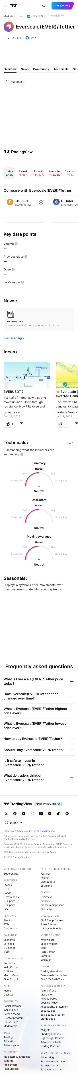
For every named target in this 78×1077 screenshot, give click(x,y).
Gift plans (46, 885)
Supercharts (11, 873)
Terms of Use (48, 990)
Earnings (9, 943)
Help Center (47, 951)
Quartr (53, 852)
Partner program (50, 1065)
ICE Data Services (45, 831)
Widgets (45, 1030)
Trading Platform (50, 1046)
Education (9, 1041)
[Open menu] (5, 6)
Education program (51, 1069)
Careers (45, 955)
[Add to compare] (41, 202)
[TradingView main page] (13, 5)
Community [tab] (41, 69)
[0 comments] (21, 424)
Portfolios (9, 963)
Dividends (9, 947)
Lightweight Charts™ (52, 1038)
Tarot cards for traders (53, 975)
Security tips (47, 1010)
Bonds (7, 892)
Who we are (47, 939)
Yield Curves (11, 967)
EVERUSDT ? (14, 392)
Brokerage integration (53, 1061)
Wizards (8, 1060)
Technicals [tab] (61, 69)
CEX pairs (9, 900)
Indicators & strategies (17, 1056)
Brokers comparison (52, 905)
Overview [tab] (10, 69)
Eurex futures (48, 924)
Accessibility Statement (54, 1006)
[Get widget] (70, 442)
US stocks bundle (50, 928)
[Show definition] (16, 243)
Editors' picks (11, 1045)
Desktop (9, 994)
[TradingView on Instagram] (32, 813)
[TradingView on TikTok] (58, 813)
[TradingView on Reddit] (67, 813)
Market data (47, 881)
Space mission (49, 943)
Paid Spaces (11, 1068)
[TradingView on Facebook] (14, 813)
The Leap (46, 909)
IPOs (6, 951)
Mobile (7, 990)
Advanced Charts (50, 1042)
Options (8, 971)
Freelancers (10, 1064)
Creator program (13, 1017)
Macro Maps (11, 975)
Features (45, 873)
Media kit (45, 959)
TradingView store (51, 971)
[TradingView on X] (6, 813)
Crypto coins (11, 896)
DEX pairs (9, 905)
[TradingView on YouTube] (23, 813)
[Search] (44, 6)
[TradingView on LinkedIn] (41, 813)
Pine (6, 909)
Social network (12, 1005)
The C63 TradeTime (52, 979)
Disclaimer (46, 994)
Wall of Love (11, 1009)
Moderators (10, 1025)
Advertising (47, 1057)
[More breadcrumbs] (20, 16)
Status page (47, 1018)
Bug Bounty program (52, 1014)
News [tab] (25, 69)
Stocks (8, 884)
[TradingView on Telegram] (49, 813)
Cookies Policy (49, 1002)
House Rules (11, 1021)
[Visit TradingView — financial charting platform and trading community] (18, 151)
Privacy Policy (48, 998)
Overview (46, 896)
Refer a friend (12, 1013)
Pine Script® (11, 979)
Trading (8, 1037)
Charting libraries (50, 1034)
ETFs (6, 888)
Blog (43, 947)
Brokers (45, 900)
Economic (9, 939)
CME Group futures (51, 920)
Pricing (44, 877)
